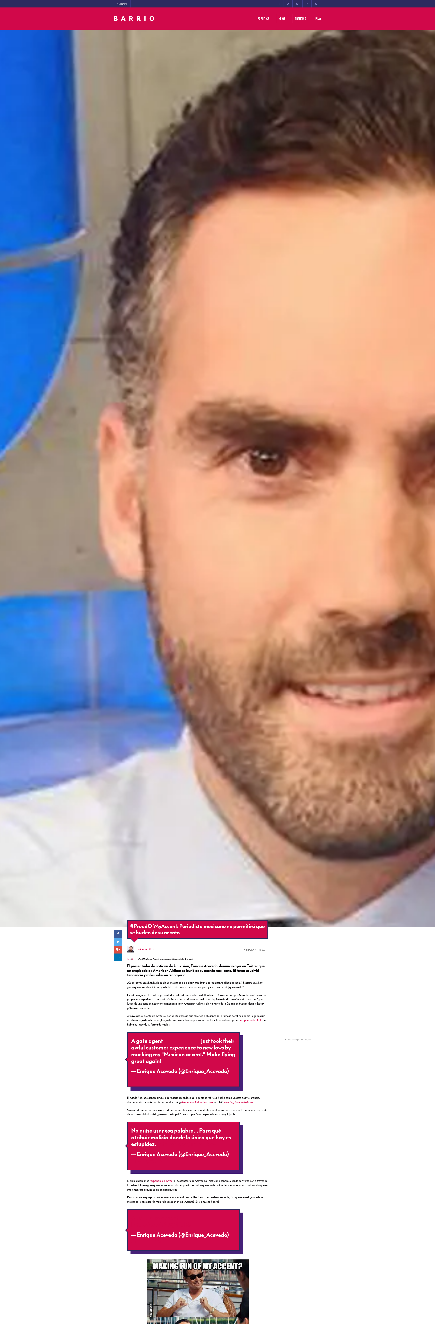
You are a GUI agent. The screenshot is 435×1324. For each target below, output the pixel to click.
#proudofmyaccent (154, 1218)
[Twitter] (287, 3)
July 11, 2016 (146, 1242)
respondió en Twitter (161, 1180)
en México (238, 1102)
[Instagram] (307, 3)
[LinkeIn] (118, 957)
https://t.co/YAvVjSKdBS (161, 1225)
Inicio (129, 959)
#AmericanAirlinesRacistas (197, 1102)
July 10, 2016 (146, 1078)
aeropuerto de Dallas (251, 1020)
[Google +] (297, 3)
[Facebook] (279, 3)
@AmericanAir (182, 1041)
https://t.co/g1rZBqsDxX (186, 1144)
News (134, 959)
